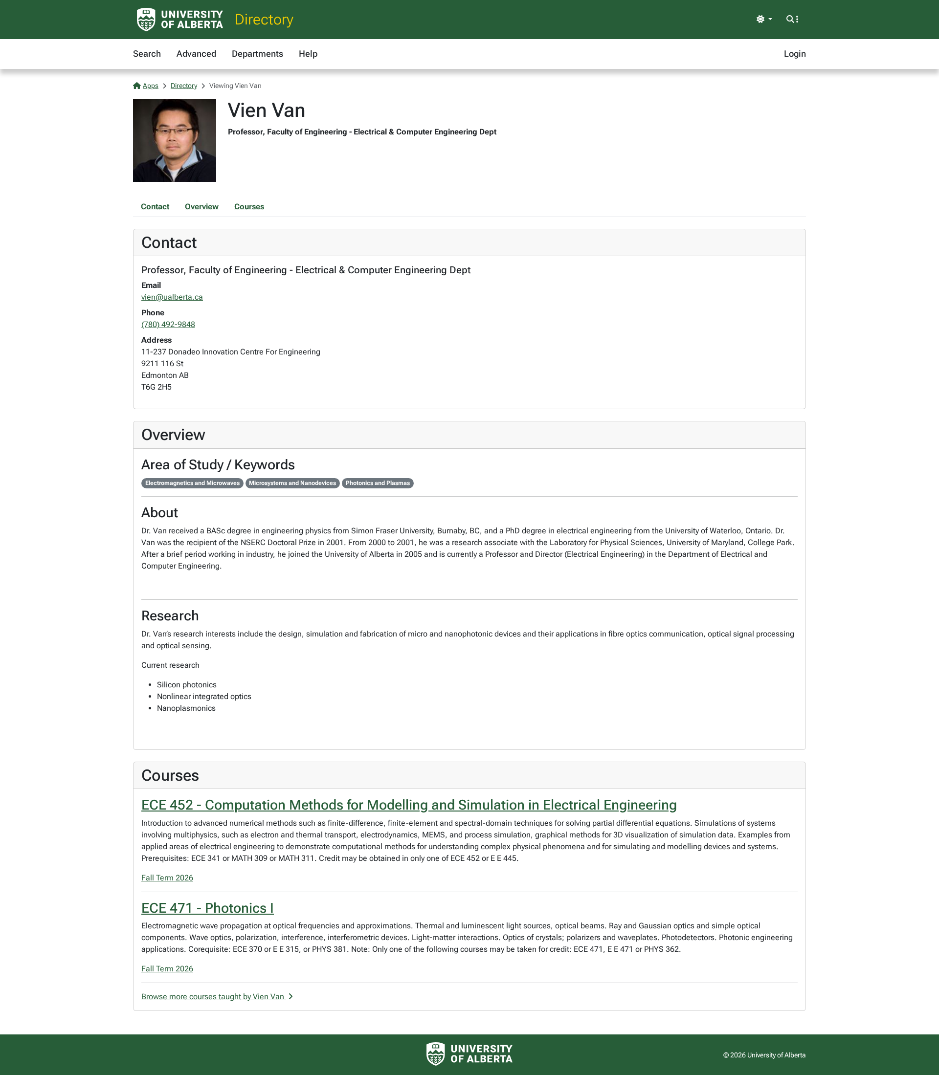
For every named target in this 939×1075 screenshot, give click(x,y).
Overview (202, 206)
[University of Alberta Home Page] (180, 19)
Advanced (196, 53)
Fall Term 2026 (167, 877)
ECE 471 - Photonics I (207, 908)
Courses (249, 206)
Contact (155, 206)
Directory (264, 19)
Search (147, 53)
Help (308, 53)
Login (795, 53)
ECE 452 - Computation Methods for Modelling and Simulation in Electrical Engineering (409, 805)
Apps (150, 85)
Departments (257, 53)
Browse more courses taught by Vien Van (213, 996)
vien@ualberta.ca (172, 297)
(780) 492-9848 (168, 324)
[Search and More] (792, 19)
